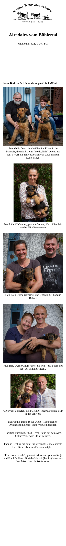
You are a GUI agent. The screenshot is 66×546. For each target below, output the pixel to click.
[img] (33, 12)
